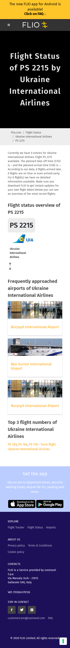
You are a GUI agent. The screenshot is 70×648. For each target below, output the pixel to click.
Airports (51, 527)
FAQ (50, 618)
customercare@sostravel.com (26, 618)
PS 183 (12, 444)
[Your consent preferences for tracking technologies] (63, 641)
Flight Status (33, 132)
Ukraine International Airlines (33, 136)
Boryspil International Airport (35, 327)
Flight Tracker (16, 527)
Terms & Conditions (40, 545)
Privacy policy (16, 545)
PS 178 (33, 444)
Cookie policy (16, 552)
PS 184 (22, 444)
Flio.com (16, 132)
